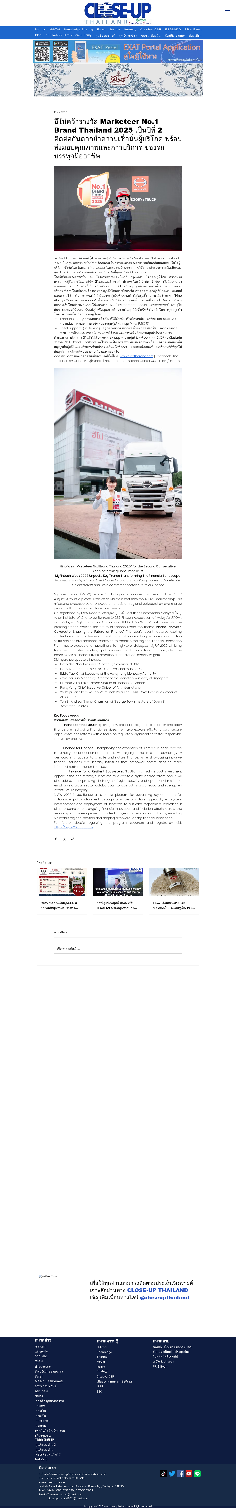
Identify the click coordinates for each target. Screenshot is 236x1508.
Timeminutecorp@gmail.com (64, 1494)
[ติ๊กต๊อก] (163, 1473)
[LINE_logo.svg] (197, 1473)
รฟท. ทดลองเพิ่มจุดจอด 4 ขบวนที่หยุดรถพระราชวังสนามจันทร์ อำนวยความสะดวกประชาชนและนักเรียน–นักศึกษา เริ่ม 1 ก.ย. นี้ (61, 906)
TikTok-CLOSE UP (44, 1440)
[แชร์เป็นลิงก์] (72, 838)
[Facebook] (180, 1473)
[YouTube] (189, 1473)
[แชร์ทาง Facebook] (55, 838)
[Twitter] (172, 1473)
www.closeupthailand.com (117, 1506)
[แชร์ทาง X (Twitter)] (64, 838)
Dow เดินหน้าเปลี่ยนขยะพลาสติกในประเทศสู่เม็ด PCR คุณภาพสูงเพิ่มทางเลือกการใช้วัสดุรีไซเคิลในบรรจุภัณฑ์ (173, 906)
